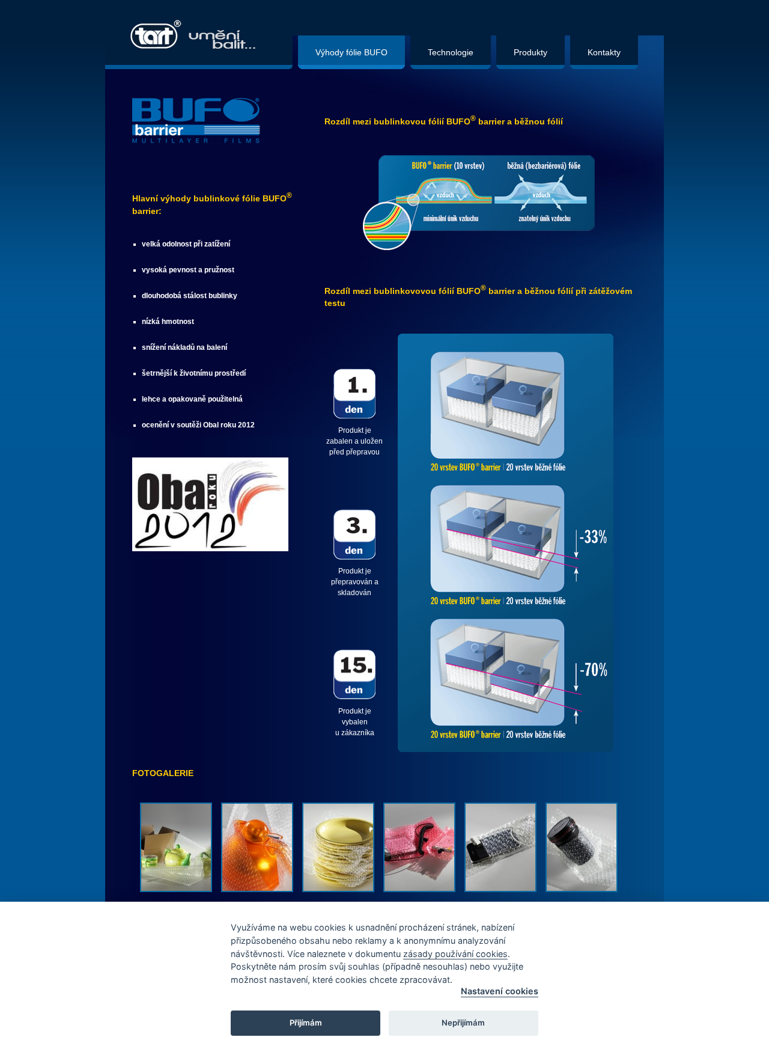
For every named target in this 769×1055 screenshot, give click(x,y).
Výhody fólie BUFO (351, 52)
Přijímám (306, 1022)
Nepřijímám (463, 1022)
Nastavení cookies (499, 991)
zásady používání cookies (455, 954)
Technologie (450, 52)
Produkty (530, 52)
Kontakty (604, 52)
